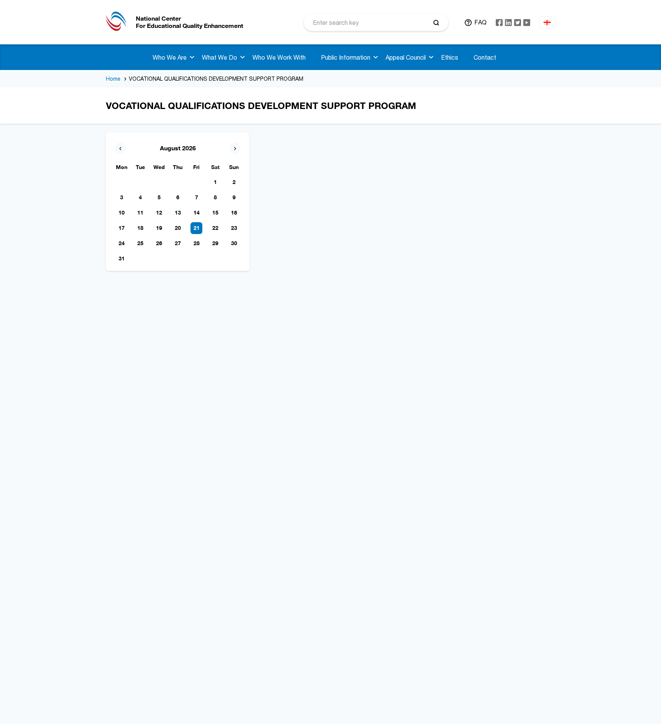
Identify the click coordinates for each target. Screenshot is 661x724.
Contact (485, 57)
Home (113, 78)
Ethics (449, 57)
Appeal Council (406, 57)
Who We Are (170, 57)
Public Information (345, 57)
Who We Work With (279, 57)
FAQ (480, 22)
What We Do (219, 57)
